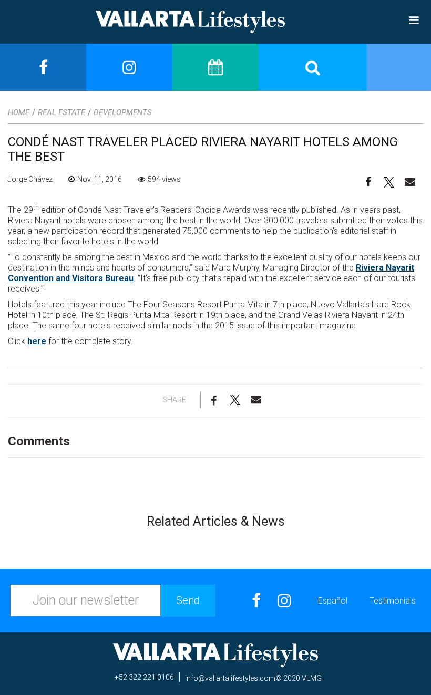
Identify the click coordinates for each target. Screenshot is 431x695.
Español (332, 601)
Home (18, 112)
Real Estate (61, 112)
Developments (123, 112)
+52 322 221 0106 (144, 677)
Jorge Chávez (30, 179)
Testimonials (393, 601)
